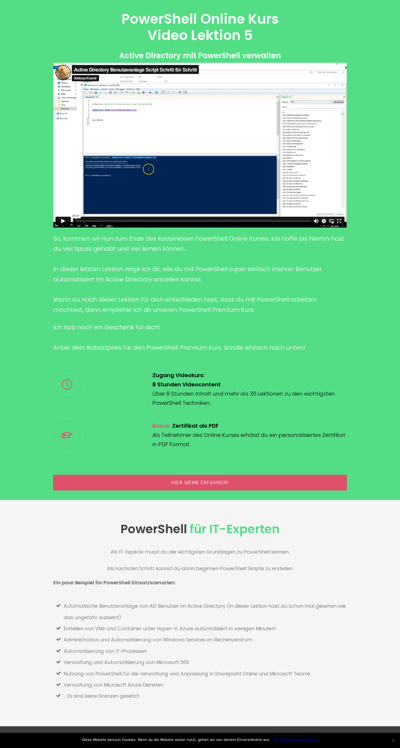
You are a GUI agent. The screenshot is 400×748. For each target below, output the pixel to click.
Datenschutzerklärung (299, 739)
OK (275, 739)
